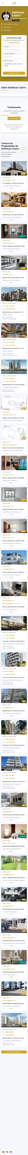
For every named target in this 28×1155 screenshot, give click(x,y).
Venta (13, 211)
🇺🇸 (7, 1152)
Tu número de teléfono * (9, 53)
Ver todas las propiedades (23, 150)
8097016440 (7, 30)
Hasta (3, 309)
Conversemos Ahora (14, 73)
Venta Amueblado (16, 603)
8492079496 (7, 27)
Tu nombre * (6, 46)
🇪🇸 (3, 1152)
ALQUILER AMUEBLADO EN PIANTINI (14, 972)
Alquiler (13, 180)
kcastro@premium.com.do (11, 24)
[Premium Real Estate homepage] (14, 3)
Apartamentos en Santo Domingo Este (15, 384)
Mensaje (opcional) (7, 60)
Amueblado (12, 243)
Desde (3, 306)
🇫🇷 (11, 1152)
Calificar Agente (15, 118)
